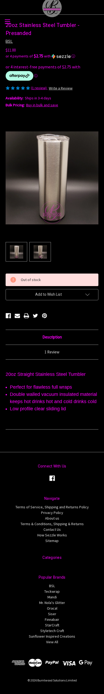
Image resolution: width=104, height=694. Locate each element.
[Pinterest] (44, 315)
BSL (52, 585)
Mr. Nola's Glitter (52, 602)
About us (52, 518)
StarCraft (52, 625)
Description (52, 337)
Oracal (52, 608)
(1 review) (39, 87)
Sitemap (52, 540)
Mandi (52, 597)
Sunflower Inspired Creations (52, 636)
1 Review (52, 351)
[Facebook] (8, 315)
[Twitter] (35, 315)
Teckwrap (52, 591)
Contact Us (52, 529)
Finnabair (52, 619)
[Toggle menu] (7, 21)
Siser (52, 613)
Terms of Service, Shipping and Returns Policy (52, 507)
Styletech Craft (52, 630)
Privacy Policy (52, 512)
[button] (52, 56)
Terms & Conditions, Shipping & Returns (52, 523)
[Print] (26, 315)
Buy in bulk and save (42, 105)
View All (52, 642)
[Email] (17, 315)
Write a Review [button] (61, 88)
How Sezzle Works (52, 535)
